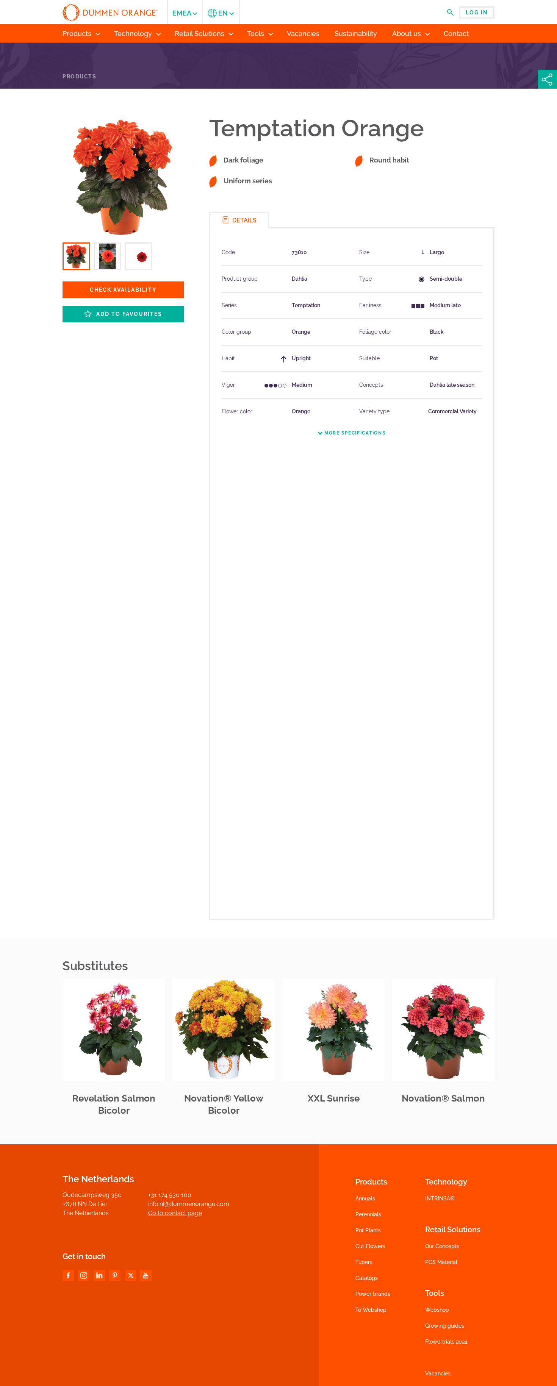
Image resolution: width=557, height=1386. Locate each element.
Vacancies (438, 1373)
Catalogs (366, 1278)
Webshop (437, 1310)
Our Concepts (442, 1246)
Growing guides (444, 1326)
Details (244, 220)
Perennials (368, 1214)
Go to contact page (175, 1213)
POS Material (441, 1262)
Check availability (123, 290)
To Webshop (370, 1310)
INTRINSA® (440, 1198)
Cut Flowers (370, 1246)
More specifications (353, 433)
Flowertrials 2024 (446, 1342)
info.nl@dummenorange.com (188, 1204)
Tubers (363, 1262)
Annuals (365, 1198)
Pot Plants (368, 1230)
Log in (477, 12)
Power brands (372, 1294)
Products (79, 76)
